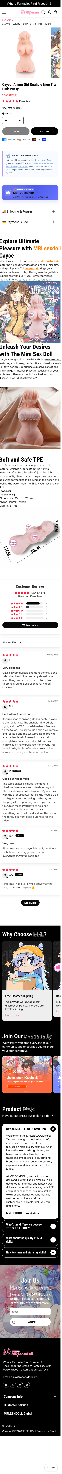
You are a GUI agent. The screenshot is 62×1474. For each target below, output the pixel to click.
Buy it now (44, 131)
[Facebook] (6, 1385)
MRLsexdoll (47, 248)
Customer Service (16, 1405)
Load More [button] (30, 902)
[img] (10, 655)
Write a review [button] (30, 625)
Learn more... (12, 1015)
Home (6, 20)
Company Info (13, 1396)
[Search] (43, 12)
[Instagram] (13, 1385)
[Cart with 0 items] (55, 12)
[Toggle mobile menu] (10, 12)
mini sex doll (52, 359)
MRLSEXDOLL (28, 1431)
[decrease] (6, 120)
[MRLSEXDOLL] (30, 12)
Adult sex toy (13, 465)
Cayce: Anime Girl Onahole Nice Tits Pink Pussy (29, 86)
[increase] (19, 120)
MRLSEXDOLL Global (18, 1414)
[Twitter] (27, 1385)
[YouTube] (20, 1385)
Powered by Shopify (47, 1431)
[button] (55, 12)
